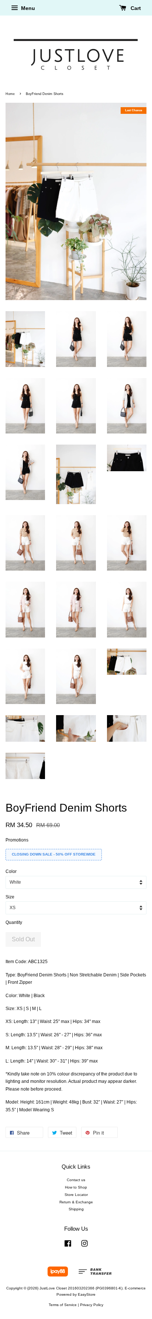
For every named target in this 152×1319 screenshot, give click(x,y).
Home (10, 94)
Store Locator (76, 1195)
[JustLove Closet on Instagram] (84, 1245)
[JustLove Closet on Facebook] (68, 1245)
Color (11, 871)
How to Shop (76, 1187)
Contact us (76, 1180)
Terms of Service (63, 1305)
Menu (27, 8)
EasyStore (87, 1294)
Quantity (14, 922)
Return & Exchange (76, 1202)
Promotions (17, 840)
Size (10, 897)
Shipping (76, 1209)
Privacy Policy (91, 1305)
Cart (135, 8)
